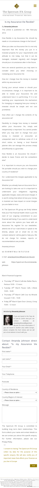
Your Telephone (8, 374)
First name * (6, 351)
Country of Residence (10, 389)
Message (5, 405)
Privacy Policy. (7, 442)
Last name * (6, 359)
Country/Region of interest (12, 397)
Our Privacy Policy (31, 486)
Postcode (5, 382)
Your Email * (6, 366)
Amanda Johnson (11, 26)
